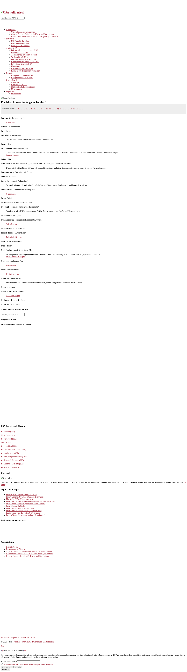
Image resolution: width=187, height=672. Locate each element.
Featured (6, 442)
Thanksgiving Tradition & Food (24, 55)
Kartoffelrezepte (12, 274)
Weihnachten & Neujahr (21, 57)
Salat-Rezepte (11, 224)
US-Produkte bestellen (20, 41)
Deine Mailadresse (9, 662)
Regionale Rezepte (14, 460)
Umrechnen (11, 30)
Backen (9, 432)
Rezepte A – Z (12, 547)
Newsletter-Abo (17, 89)
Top (2, 646)
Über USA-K (11, 80)
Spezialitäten (11, 467)
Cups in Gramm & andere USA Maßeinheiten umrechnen (29, 551)
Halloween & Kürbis (19, 52)
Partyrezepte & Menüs (15, 457)
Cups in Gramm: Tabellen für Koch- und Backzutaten (32, 34)
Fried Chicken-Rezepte (15, 257)
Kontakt (17, 642)
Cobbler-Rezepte (13, 296)
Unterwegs (15, 66)
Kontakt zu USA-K (19, 84)
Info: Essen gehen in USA (21, 64)
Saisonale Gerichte (14, 464)
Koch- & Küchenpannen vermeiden (25, 71)
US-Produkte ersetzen (20, 43)
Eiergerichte (11, 265)
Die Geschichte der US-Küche (23, 59)
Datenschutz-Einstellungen (43, 642)
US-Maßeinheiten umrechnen (23, 32)
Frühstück (10, 446)
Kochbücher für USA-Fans (22, 68)
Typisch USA (11, 48)
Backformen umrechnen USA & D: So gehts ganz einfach (34, 36)
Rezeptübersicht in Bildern (22, 78)
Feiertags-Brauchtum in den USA (24, 50)
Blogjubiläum (8, 435)
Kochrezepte (11, 453)
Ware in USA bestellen (20, 46)
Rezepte (9, 73)
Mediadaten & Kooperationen (23, 87)
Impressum (10, 91)
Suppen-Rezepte (12, 155)
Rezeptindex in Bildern (15, 549)
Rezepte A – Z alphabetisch (22, 75)
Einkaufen (10, 39)
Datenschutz (16, 94)
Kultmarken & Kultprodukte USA (25, 62)
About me (15, 82)
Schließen (5, 670)
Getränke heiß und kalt (15, 449)
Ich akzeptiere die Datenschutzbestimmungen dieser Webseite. (29, 664)
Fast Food (10, 439)
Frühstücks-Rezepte (14, 237)
